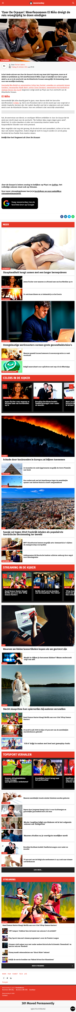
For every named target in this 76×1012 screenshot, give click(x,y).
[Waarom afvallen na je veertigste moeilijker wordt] (11, 830)
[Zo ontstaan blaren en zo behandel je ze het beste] (11, 289)
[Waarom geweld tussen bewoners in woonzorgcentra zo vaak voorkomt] (11, 349)
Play (3, 828)
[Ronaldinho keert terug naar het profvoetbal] (47, 760)
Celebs (4, 853)
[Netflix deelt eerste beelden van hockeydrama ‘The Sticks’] (47, 573)
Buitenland (5, 286)
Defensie (5, 486)
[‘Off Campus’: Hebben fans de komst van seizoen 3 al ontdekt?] (5, 929)
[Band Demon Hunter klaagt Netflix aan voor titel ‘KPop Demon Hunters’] (11, 713)
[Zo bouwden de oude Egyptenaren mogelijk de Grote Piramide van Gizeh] (11, 464)
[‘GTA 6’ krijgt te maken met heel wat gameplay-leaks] (11, 738)
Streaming (5, 60)
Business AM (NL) (8, 990)
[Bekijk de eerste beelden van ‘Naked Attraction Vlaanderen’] (5, 958)
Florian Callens (20, 65)
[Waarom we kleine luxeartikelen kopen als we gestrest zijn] (38, 606)
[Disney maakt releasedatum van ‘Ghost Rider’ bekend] (5, 950)
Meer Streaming (53, 966)
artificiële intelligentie (9, 371)
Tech (21, 974)
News (4, 974)
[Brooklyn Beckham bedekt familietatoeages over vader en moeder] (11, 843)
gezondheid (6, 268)
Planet (15, 974)
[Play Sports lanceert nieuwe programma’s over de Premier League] (5, 936)
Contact (5, 995)
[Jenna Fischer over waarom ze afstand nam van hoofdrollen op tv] (11, 277)
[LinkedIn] (10, 977)
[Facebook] (3, 977)
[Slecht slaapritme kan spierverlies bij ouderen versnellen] (38, 666)
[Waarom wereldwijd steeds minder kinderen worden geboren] (11, 793)
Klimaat (4, 455)
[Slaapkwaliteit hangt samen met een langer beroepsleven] (38, 229)
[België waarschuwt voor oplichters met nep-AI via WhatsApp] (11, 362)
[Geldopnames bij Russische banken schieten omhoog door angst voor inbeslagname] (11, 551)
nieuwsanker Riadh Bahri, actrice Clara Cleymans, (27, 88)
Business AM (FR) (21, 990)
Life (3, 528)
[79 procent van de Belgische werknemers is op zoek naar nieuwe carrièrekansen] (11, 856)
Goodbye (32, 990)
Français (5, 982)
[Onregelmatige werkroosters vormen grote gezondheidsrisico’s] (38, 302)
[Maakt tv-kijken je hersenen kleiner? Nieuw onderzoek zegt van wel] (11, 653)
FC (4, 66)
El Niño (16, 103)
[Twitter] (7, 977)
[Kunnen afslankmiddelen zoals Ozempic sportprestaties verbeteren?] (17, 760)
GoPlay (55, 185)
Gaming (4, 748)
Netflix (4, 723)
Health (4, 548)
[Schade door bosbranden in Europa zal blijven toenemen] (38, 416)
